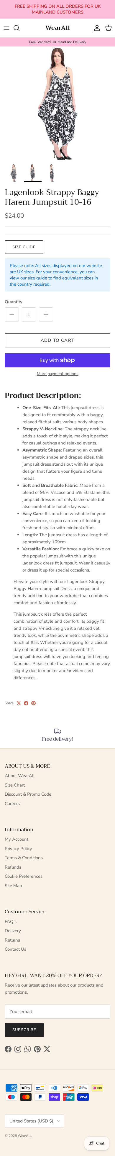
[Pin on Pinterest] (33, 703)
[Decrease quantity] (12, 314)
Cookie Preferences (23, 876)
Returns (12, 940)
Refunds (13, 867)
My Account (16, 839)
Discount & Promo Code (28, 794)
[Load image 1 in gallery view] (57, 103)
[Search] (19, 27)
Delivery (13, 931)
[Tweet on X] (19, 703)
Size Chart (15, 785)
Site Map (13, 886)
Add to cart (57, 340)
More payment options (57, 374)
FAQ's (11, 922)
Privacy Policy (18, 849)
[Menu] (6, 27)
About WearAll (19, 776)
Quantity (13, 302)
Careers (12, 804)
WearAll (24, 1135)
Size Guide (24, 247)
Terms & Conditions (24, 858)
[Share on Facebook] (26, 703)
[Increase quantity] (46, 314)
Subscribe (24, 1029)
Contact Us (15, 949)
